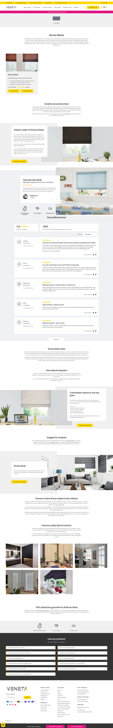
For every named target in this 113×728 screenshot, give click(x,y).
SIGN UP (27, 697)
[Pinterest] (10, 704)
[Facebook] (7, 704)
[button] (24, 87)
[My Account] (106, 7)
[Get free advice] (103, 2)
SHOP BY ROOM (44, 709)
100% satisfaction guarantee (35, 3)
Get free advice (36, 7)
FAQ (58, 699)
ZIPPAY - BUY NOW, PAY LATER (63, 709)
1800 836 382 (9, 3)
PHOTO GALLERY (44, 711)
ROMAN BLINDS (44, 697)
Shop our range (27, 7)
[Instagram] (12, 704)
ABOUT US (59, 690)
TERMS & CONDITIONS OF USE (63, 714)
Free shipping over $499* (21, 3)
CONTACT (59, 694)
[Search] (101, 7)
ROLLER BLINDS (44, 692)
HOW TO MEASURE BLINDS (82, 690)
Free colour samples (47, 7)
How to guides (57, 7)
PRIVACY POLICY (60, 716)
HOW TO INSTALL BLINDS (82, 699)
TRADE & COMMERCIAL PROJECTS (63, 703)
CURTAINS (42, 699)
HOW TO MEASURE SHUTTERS (83, 692)
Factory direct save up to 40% (61, 3)
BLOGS (58, 692)
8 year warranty (48, 3)
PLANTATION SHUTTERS (45, 694)
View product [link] (14, 91)
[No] (95, 254)
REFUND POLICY (60, 711)
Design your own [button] (93, 7)
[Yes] (93, 254)
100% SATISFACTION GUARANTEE (63, 707)
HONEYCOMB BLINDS (45, 690)
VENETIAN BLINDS (44, 695)
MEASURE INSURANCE (81, 694)
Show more (56, 339)
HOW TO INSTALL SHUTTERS (82, 701)
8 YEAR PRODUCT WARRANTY (63, 705)
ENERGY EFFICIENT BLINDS (46, 705)
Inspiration (76, 7)
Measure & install (67, 7)
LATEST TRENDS (44, 707)
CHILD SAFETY (60, 695)
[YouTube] (15, 704)
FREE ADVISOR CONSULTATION (63, 701)
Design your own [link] (28, 91)
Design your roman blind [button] (20, 161)
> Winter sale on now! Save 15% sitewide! (56, 12)
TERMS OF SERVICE (61, 712)
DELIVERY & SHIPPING (61, 697)
